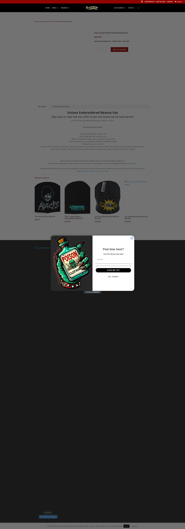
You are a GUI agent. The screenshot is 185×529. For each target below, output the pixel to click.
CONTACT (170, 2)
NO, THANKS (113, 276)
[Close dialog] (132, 238)
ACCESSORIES (119, 8)
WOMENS (64, 8)
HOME (47, 8)
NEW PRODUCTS (150, 2)
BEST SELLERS (161, 2)
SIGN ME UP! (113, 270)
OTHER (130, 8)
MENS (54, 8)
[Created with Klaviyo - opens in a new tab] (92, 292)
